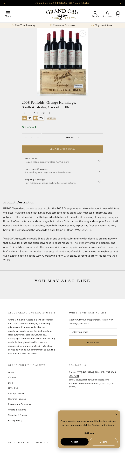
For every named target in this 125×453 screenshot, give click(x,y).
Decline (103, 441)
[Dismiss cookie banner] (116, 415)
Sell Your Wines (16, 393)
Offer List (13, 388)
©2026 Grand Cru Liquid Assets (28, 443)
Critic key (51, 118)
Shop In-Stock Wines (62, 149)
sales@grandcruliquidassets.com (92, 379)
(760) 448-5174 (85, 372)
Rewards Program (17, 399)
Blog (10, 382)
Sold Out (72, 137)
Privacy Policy (15, 420)
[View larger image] (83, 33)
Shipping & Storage (18, 415)
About (11, 372)
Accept (74, 441)
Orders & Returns (17, 409)
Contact (12, 377)
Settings (89, 433)
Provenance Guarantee (19, 404)
